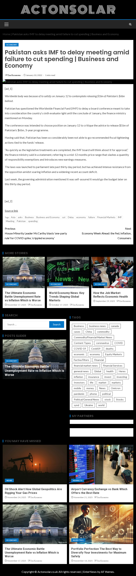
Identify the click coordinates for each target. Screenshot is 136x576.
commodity (103, 331)
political (106, 393)
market (102, 382)
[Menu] (6, 24)
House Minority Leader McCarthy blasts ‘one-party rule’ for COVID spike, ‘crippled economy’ (36, 233)
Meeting (10, 221)
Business (29, 217)
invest (107, 376)
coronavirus (102, 342)
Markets (77, 480)
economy (81, 217)
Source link (11, 210)
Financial (99, 359)
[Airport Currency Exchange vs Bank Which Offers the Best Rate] (101, 464)
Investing (78, 540)
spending (33, 221)
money (90, 388)
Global (97, 371)
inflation (78, 376)
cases (77, 331)
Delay (71, 217)
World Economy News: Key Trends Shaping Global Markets (66, 296)
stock (107, 399)
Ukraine (88, 405)
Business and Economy (48, 217)
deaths (110, 348)
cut (63, 217)
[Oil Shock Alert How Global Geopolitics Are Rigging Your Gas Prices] (35, 464)
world (101, 405)
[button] (6, 24)
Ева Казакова (14, 75)
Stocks (120, 399)
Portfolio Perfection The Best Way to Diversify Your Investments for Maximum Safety (98, 552)
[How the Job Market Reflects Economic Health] (112, 272)
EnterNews (90, 571)
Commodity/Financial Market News (93, 337)
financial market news (86, 365)
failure (91, 217)
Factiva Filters (81, 359)
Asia (13, 217)
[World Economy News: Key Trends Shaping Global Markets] (68, 272)
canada (115, 325)
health (110, 371)
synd (76, 405)
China (89, 331)
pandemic (79, 393)
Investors (79, 382)
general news (81, 371)
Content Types (82, 342)
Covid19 (95, 348)
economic (79, 354)
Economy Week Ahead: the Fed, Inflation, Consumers (106, 233)
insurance (93, 376)
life (91, 382)
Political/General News (86, 399)
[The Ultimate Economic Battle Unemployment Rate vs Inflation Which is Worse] (24, 272)
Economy (12, 45)
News (102, 388)
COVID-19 (80, 348)
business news (97, 325)
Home (6, 34)
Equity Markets (113, 354)
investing (122, 376)
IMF (120, 217)
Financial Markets (106, 217)
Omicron (115, 388)
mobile (77, 388)
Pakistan (21, 221)
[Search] (130, 24)
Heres (122, 371)
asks (20, 217)
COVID (118, 342)
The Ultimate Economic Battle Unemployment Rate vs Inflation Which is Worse (23, 296)
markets (116, 382)
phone (93, 393)
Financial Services (112, 365)
